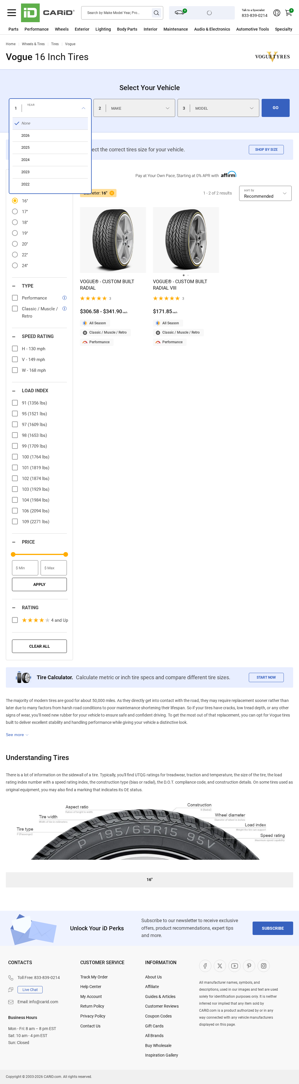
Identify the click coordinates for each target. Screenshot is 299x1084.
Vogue (70, 44)
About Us (153, 977)
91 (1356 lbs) (34, 403)
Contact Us (90, 1026)
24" (25, 265)
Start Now (266, 677)
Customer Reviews (162, 1006)
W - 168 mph (34, 370)
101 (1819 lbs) (35, 467)
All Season (97, 323)
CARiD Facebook (205, 966)
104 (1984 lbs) (35, 500)
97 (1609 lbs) (34, 424)
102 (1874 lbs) (35, 478)
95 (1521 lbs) (34, 413)
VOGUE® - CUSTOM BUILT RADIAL (107, 285)
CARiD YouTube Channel (234, 966)
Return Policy (92, 1006)
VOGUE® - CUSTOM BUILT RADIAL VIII (180, 285)
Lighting (103, 29)
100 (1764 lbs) (35, 457)
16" (25, 201)
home (10, 44)
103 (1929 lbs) (35, 489)
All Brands (154, 1035)
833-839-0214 (254, 15)
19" (25, 233)
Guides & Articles (160, 996)
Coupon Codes (158, 1016)
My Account (91, 996)
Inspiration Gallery (161, 1055)
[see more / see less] (17, 734)
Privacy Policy (92, 1016)
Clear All (39, 646)
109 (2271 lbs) (35, 521)
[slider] (13, 554)
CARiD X (220, 966)
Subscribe (273, 928)
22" (25, 255)
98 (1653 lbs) (34, 435)
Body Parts (127, 29)
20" (25, 244)
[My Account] (277, 13)
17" (25, 211)
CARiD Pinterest (249, 966)
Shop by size (266, 150)
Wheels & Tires (33, 44)
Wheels (62, 29)
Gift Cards (154, 1026)
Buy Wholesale (158, 1045)
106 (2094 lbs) (35, 511)
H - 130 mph (33, 348)
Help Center (90, 986)
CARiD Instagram (264, 966)
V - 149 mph (33, 359)
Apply (39, 584)
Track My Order (94, 977)
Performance (37, 29)
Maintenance (176, 29)
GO (276, 107)
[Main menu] (12, 13)
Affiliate (152, 986)
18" (25, 222)
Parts (13, 29)
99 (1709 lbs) (34, 446)
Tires (55, 44)
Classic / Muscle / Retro (108, 332)
